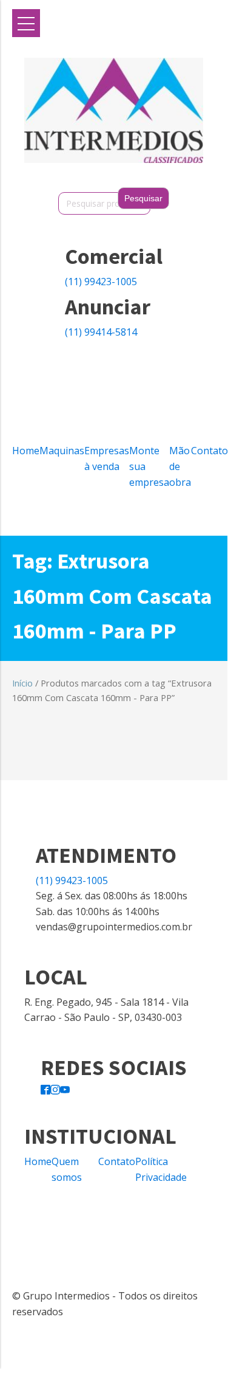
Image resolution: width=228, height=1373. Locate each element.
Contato (209, 450)
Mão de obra (180, 466)
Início (22, 683)
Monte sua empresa (149, 466)
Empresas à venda (106, 458)
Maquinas (61, 450)
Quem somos (67, 1169)
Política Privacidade (161, 1169)
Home (25, 450)
